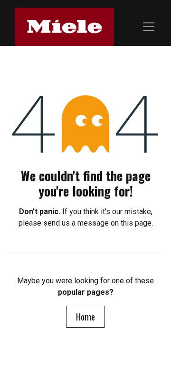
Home (85, 316)
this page (136, 222)
